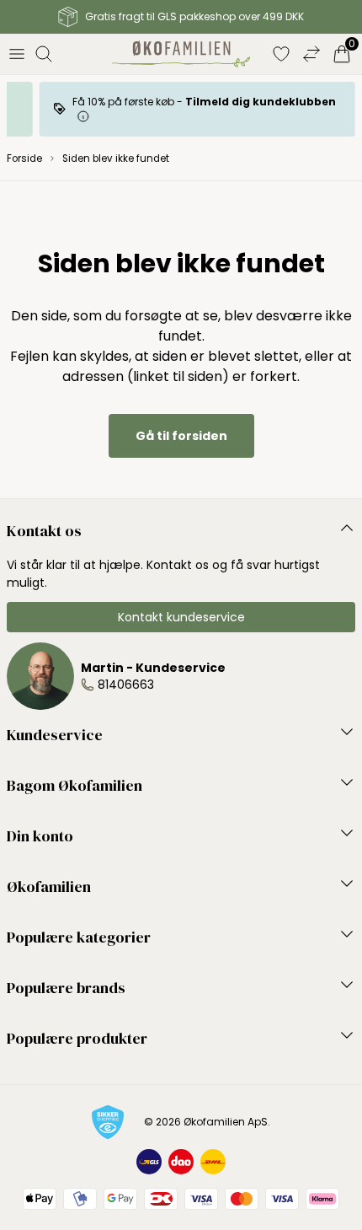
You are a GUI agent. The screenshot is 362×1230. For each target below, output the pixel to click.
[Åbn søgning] (43, 53)
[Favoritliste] (281, 53)
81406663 (126, 684)
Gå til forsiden (181, 435)
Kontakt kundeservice (181, 617)
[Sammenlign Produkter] (311, 53)
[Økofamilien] (181, 53)
